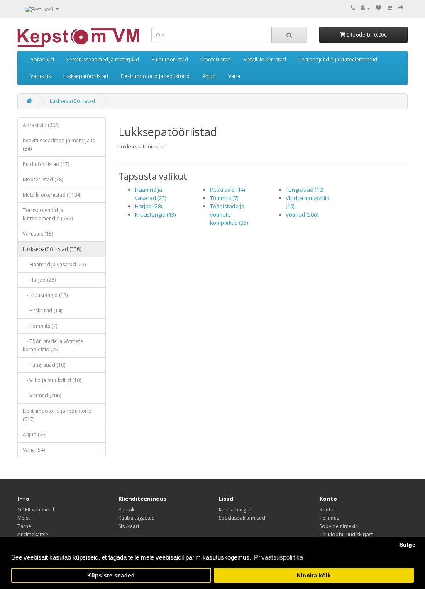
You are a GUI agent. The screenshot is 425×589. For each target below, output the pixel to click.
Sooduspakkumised (242, 517)
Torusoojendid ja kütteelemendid (337, 59)
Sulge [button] (407, 545)
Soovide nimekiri (339, 526)
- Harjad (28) (39, 279)
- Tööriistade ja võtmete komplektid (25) (53, 345)
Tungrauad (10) (304, 189)
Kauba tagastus (136, 517)
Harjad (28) (148, 206)
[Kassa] (400, 8)
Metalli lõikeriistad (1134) (52, 194)
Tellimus (329, 517)
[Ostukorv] (389, 8)
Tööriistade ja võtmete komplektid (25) (229, 214)
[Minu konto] (365, 8)
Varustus (40, 76)
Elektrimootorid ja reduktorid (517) (57, 415)
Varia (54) (34, 449)
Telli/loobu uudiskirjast (346, 534)
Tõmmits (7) (224, 198)
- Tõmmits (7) (40, 325)
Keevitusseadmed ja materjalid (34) (59, 144)
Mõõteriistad (215, 59)
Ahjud (209, 76)
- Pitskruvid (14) (42, 310)
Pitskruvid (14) (227, 189)
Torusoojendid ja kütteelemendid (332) (48, 214)
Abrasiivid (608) (41, 125)
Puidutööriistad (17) (46, 164)
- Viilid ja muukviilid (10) (52, 380)
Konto (327, 509)
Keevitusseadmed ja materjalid (102, 59)
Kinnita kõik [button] (314, 575)
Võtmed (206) (302, 214)
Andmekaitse (32, 534)
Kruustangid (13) (155, 214)
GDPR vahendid (35, 509)
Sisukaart (128, 526)
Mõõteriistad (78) (43, 179)
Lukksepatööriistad (85, 76)
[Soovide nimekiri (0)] (378, 8)
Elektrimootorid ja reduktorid (155, 76)
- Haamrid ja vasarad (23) (54, 264)
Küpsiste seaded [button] (111, 575)
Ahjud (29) (34, 434)
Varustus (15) (38, 233)
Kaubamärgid (235, 509)
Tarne (24, 526)
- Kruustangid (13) (45, 295)
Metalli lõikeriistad (264, 59)
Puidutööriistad (169, 59)
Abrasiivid (42, 59)
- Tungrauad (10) (44, 364)
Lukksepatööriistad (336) (52, 249)
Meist (23, 517)
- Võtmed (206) (42, 395)
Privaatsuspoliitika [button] (278, 557)
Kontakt (127, 509)
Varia (234, 76)
